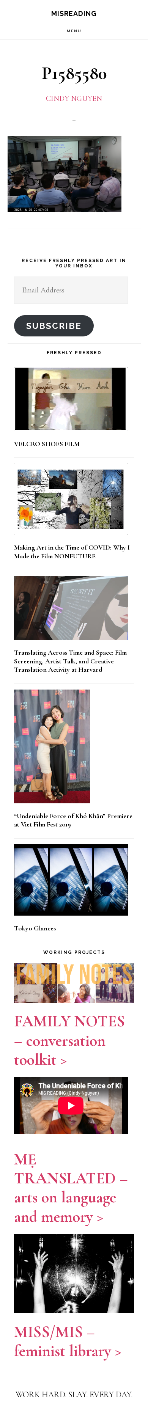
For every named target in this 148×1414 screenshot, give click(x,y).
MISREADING (74, 13)
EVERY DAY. (111, 1395)
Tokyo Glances (35, 928)
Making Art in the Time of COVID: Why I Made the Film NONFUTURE (72, 551)
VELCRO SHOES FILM (47, 444)
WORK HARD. (41, 1395)
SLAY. (79, 1395)
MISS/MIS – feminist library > (67, 1341)
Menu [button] (74, 31)
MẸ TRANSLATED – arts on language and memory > (71, 1188)
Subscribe (54, 326)
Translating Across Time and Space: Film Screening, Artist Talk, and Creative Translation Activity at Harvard (70, 661)
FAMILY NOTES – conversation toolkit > (69, 1040)
